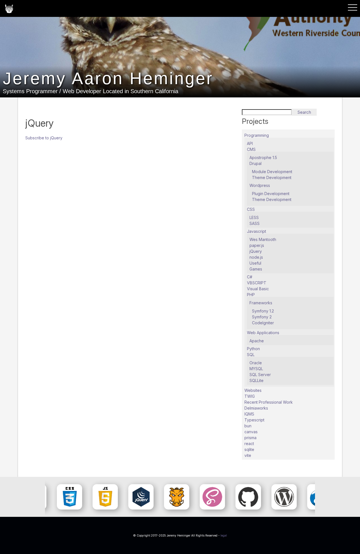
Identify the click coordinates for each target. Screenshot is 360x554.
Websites (253, 390)
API (250, 143)
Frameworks (260, 302)
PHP (251, 294)
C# (249, 276)
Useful (255, 263)
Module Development (272, 171)
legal (223, 535)
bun (247, 425)
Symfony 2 (262, 316)
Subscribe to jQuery (43, 137)
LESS (254, 217)
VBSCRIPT (256, 282)
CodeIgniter (263, 322)
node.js (256, 257)
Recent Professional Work (268, 402)
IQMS (249, 414)
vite (247, 455)
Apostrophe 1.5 (263, 157)
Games (255, 269)
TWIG (249, 396)
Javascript (256, 231)
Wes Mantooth (262, 239)
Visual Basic (258, 288)
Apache (256, 340)
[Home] (9, 9)
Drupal (255, 163)
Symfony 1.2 (263, 311)
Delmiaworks (256, 408)
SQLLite (256, 380)
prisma (250, 437)
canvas (251, 431)
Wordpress (259, 185)
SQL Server (260, 374)
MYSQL (256, 368)
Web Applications (263, 332)
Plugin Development (270, 193)
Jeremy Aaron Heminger (108, 78)
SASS (254, 223)
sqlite (249, 449)
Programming (256, 135)
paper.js (256, 245)
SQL (251, 354)
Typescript (254, 419)
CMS (251, 149)
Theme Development (271, 177)
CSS (251, 209)
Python (253, 348)
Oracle (255, 362)
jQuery (255, 251)
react (249, 443)
